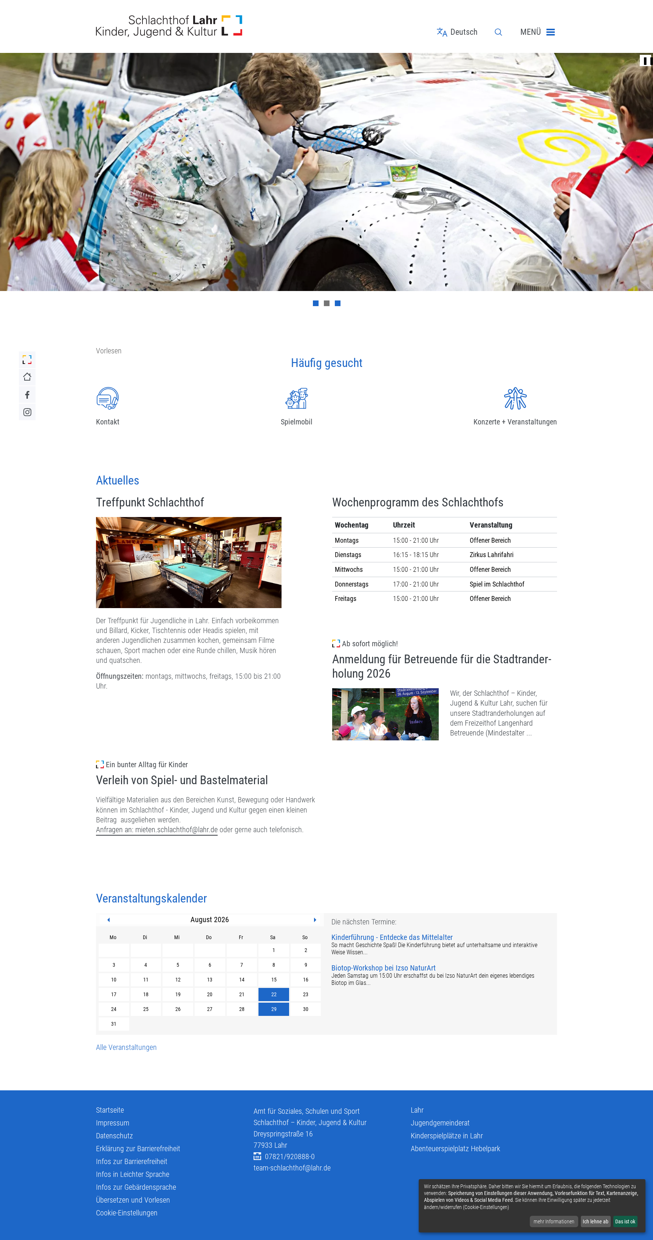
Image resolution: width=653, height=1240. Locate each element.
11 (146, 980)
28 (241, 1009)
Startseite (110, 1110)
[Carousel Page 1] (316, 303)
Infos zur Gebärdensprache (136, 1187)
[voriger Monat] (108, 920)
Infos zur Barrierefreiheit (131, 1161)
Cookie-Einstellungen (127, 1212)
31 (113, 1024)
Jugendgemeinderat (440, 1122)
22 (274, 994)
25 (146, 1009)
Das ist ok (625, 1221)
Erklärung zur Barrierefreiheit (138, 1148)
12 (178, 980)
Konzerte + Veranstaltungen (515, 421)
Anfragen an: (115, 829)
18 (146, 994)
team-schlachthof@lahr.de (292, 1167)
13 (209, 980)
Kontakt (107, 421)
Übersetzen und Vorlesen (133, 1199)
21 (241, 994)
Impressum (112, 1122)
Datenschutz (114, 1135)
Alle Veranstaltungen (126, 1047)
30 (305, 1009)
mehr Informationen (554, 1221)
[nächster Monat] (315, 920)
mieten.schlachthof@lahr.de (176, 829)
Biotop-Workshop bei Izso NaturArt (383, 968)
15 (274, 980)
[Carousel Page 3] (337, 303)
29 (274, 1009)
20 (209, 994)
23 (305, 994)
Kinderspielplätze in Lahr (447, 1135)
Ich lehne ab (595, 1221)
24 (113, 1009)
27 (209, 1009)
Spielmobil (297, 421)
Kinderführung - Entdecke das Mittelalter (392, 937)
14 (241, 980)
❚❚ (645, 60)
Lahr (417, 1110)
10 (113, 980)
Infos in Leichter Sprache (132, 1174)
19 (178, 994)
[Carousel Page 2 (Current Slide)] (327, 303)
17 (113, 994)
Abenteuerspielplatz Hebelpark (455, 1148)
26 (178, 1009)
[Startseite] (169, 26)
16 (305, 980)
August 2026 (209, 919)
